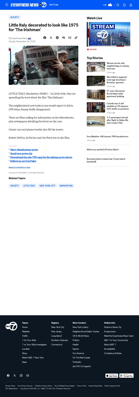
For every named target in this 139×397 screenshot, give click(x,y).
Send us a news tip (21, 153)
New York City (57, 327)
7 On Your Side (29, 340)
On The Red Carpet (81, 358)
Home (25, 327)
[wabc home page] (11, 326)
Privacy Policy (10, 386)
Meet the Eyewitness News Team (119, 336)
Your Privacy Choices (25, 386)
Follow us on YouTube (23, 161)
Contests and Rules (112, 353)
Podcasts (77, 362)
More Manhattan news (24, 149)
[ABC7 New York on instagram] (21, 375)
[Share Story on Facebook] (44, 37)
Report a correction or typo (19, 167)
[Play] (108, 34)
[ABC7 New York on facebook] (8, 375)
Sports (76, 349)
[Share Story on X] (51, 37)
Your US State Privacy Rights (64, 386)
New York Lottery (80, 327)
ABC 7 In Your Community (116, 340)
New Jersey (56, 331)
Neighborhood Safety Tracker (86, 331)
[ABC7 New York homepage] (29, 5)
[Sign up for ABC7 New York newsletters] (27, 375)
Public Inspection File (112, 386)
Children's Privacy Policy (43, 386)
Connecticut (56, 345)
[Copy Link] (76, 37)
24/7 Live (53, 4)
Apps (24, 362)
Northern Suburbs (59, 340)
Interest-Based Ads (95, 386)
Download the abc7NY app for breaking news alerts (41, 157)
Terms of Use (81, 386)
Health (75, 345)
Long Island (56, 336)
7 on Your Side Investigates (34, 345)
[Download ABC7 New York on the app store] (111, 375)
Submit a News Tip (112, 327)
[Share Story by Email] (69, 37)
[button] (7, 4)
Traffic (25, 336)
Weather (26, 331)
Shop (24, 353)
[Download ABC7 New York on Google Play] (126, 375)
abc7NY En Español (82, 366)
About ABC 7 (110, 345)
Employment (110, 331)
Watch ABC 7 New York (33, 358)
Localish (25, 349)
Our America (78, 353)
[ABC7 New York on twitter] (14, 375)
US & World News (81, 336)
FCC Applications (11, 388)
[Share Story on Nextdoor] (63, 37)
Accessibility (109, 349)
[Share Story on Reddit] (57, 37)
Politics (76, 340)
